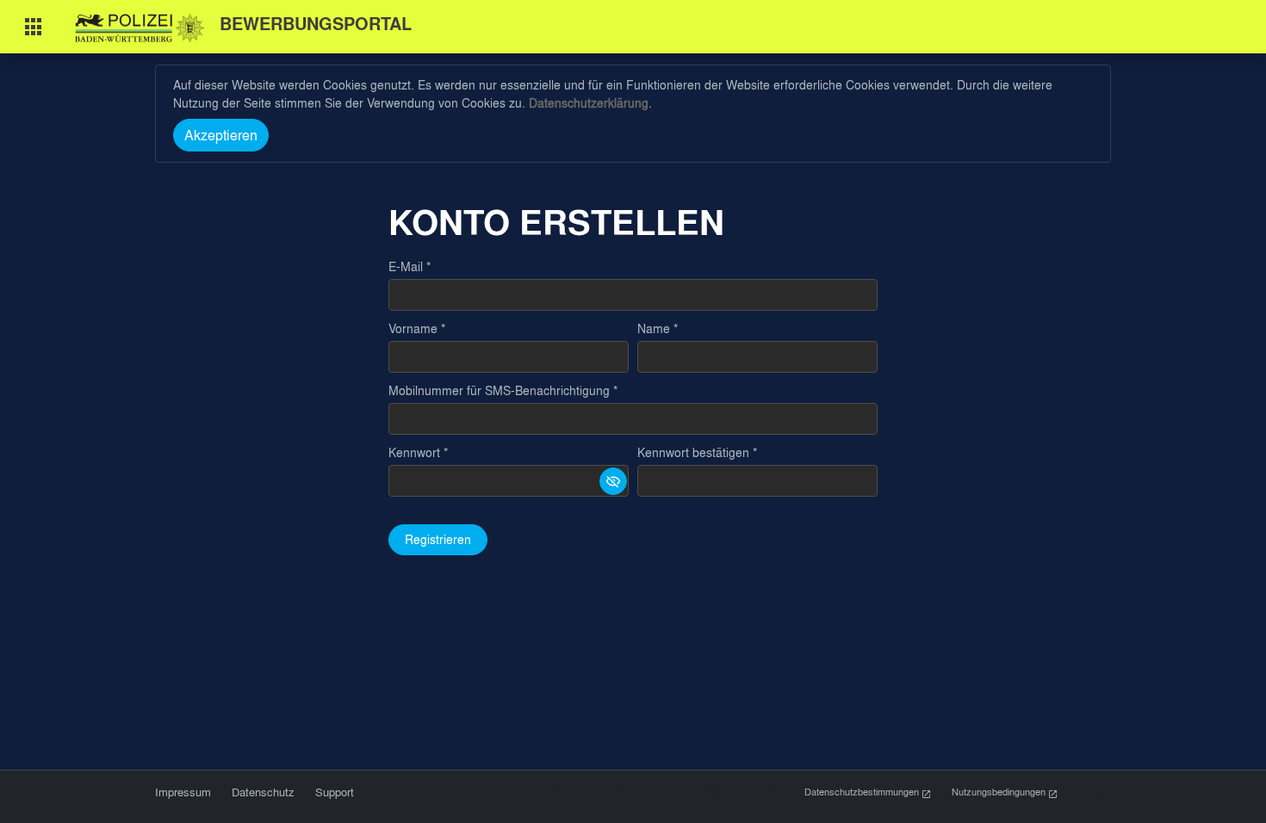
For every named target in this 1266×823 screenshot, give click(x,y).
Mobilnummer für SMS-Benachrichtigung (499, 390)
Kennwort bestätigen (693, 452)
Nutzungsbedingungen (1000, 792)
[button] (613, 481)
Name (653, 328)
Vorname (413, 328)
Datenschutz (263, 792)
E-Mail (405, 266)
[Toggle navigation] (33, 26)
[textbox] (633, 295)
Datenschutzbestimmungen (863, 792)
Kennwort (414, 452)
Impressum (183, 792)
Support (334, 792)
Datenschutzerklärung (589, 103)
